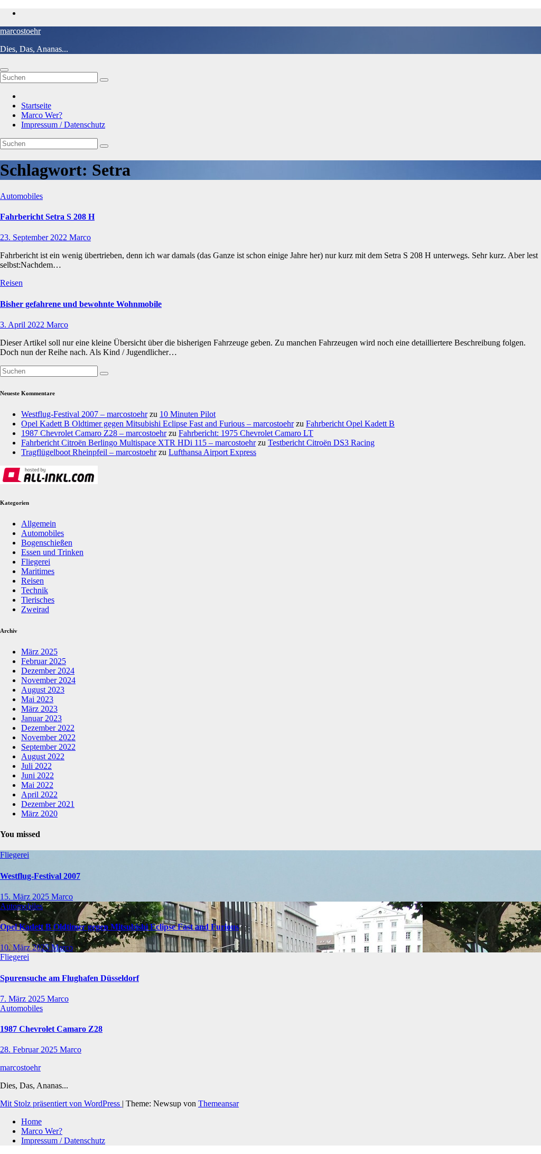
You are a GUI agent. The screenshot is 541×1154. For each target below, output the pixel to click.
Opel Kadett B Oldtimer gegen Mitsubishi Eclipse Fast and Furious (119, 926)
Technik (34, 590)
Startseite (36, 105)
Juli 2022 (36, 765)
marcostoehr (20, 30)
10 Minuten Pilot (188, 414)
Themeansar (218, 1103)
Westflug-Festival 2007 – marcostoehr (84, 414)
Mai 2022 (37, 784)
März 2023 (39, 708)
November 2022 (48, 737)
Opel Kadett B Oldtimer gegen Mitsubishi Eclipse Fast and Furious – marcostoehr (157, 423)
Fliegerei (35, 561)
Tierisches (37, 599)
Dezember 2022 (47, 727)
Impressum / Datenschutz (63, 124)
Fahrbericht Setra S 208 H (47, 216)
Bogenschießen (46, 542)
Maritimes (37, 571)
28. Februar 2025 (30, 1049)
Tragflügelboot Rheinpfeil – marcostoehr (88, 452)
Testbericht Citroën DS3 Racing (321, 442)
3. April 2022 (23, 324)
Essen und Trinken (52, 552)
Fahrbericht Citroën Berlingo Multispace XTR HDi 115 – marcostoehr (138, 442)
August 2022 (42, 756)
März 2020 (39, 813)
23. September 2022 (34, 237)
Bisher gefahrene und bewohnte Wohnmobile (81, 303)
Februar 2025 (43, 661)
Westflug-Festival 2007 (40, 875)
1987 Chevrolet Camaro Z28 (51, 1028)
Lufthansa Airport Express (212, 452)
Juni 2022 (37, 775)
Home (31, 1121)
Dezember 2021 (47, 803)
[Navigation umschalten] (4, 69)
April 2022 (39, 794)
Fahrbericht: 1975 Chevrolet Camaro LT (246, 433)
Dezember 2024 (47, 670)
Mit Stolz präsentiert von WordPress (61, 1103)
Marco (80, 237)
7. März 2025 (23, 998)
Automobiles (21, 196)
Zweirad (35, 609)
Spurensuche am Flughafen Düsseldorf (69, 978)
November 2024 (48, 680)
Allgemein (38, 523)
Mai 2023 (37, 699)
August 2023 (42, 689)
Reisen (11, 282)
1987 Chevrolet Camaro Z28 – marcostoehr (93, 433)
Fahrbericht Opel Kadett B (350, 423)
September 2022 (48, 746)
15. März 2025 (25, 896)
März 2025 (39, 651)
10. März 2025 (25, 947)
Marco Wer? (41, 115)
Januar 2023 (41, 718)
